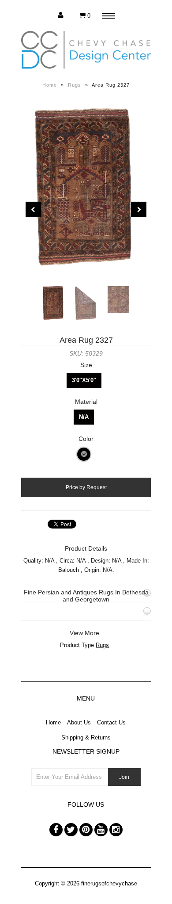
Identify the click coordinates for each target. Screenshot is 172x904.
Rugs (74, 85)
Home (49, 85)
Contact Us (111, 722)
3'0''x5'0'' (84, 380)
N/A (84, 417)
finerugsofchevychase (109, 883)
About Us (79, 722)
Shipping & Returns (86, 737)
